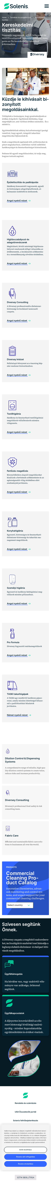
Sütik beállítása (25, 1177)
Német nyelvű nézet (17, 715)
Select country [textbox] (15, 905)
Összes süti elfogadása (25, 1157)
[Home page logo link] (25, 1095)
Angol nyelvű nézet (17, 200)
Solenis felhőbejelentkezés (25, 1120)
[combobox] (19, 905)
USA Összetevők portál (25, 1112)
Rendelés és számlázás (25, 1103)
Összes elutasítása (25, 1164)
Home (4, 17)
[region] (25, 1147)
